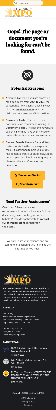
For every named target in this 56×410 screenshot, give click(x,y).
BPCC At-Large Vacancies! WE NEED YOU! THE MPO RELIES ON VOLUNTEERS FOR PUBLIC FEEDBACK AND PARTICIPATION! (31, 375)
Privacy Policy (28, 401)
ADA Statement (28, 398)
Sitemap (28, 405)
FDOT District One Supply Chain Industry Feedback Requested (29, 349)
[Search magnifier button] (15, 3)
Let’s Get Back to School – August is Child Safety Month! (29, 361)
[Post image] (6, 350)
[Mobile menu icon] (50, 12)
